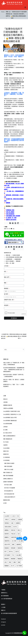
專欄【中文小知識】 (9, 469)
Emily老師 (6, 516)
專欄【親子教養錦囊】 (8, 475)
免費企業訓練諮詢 (10, 214)
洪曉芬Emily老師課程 (8, 408)
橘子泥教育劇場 (4, 595)
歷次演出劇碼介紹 (8, 490)
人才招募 (3, 607)
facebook (3, 619)
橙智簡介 (3, 604)
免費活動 (6, 523)
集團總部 (6, 565)
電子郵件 (6, 294)
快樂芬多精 (13, 537)
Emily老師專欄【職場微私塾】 (10, 420)
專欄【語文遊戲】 (8, 466)
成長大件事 (7, 544)
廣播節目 (6, 537)
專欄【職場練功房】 (8, 439)
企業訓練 (20, 519)
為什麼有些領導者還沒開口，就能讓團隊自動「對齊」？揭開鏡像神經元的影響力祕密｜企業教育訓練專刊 (13, 369)
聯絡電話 (6, 288)
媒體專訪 (6, 530)
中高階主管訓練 (16, 255)
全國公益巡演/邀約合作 (9, 497)
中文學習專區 (6, 460)
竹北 (13, 555)
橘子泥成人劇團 (8, 484)
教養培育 (20, 548)
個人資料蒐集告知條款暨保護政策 (9, 613)
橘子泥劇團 (7, 555)
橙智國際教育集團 (18, 633)
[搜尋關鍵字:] (14, 349)
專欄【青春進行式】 (8, 472)
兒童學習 (5, 445)
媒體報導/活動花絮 (7, 405)
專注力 (19, 530)
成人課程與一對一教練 (11, 217)
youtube (3, 625)
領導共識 (8, 255)
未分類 (4, 503)
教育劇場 (6, 548)
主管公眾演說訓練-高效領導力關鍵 (14, 257)
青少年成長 (6, 442)
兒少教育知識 (6, 457)
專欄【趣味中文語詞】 (9, 463)
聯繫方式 (3, 610)
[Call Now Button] (24, 633)
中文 (18, 516)
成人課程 (5, 429)
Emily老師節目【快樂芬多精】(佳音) (11, 411)
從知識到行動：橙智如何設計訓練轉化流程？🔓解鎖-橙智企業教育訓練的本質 (9, 336)
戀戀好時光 (7, 541)
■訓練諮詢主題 (7, 252)
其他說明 (6, 305)
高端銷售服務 (17, 259)
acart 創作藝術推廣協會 (6, 598)
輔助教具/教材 (6, 500)
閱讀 (19, 562)
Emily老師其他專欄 (7, 423)
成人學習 (14, 541)
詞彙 (14, 562)
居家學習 (6, 533)
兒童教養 (18, 523)
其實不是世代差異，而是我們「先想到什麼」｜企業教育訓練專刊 (13, 375)
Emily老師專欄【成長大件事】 (10, 417)
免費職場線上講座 (10, 210)
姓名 (5, 271)
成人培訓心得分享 (7, 432)
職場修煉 (6, 558)
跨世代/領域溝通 (10, 261)
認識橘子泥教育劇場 (8, 481)
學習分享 (13, 530)
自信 (5, 562)
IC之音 (13, 516)
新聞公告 (5, 399)
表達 (10, 562)
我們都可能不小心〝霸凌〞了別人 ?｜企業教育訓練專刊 (13, 385)
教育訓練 (13, 548)
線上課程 (19, 555)
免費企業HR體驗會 (10, 212)
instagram (3, 622)
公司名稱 (6, 266)
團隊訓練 (18, 261)
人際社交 (6, 519)
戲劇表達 (19, 544)
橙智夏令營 (6, 454)
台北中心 (15, 526)
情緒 (20, 537)
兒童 (12, 523)
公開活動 (5, 402)
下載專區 (3, 589)
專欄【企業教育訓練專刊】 (9, 435)
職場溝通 (13, 558)
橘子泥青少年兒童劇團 (9, 487)
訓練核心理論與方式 (8, 478)
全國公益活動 (7, 526)
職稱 (5, 282)
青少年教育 (19, 565)
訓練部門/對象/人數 (9, 299)
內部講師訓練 (9, 259)
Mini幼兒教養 (6, 448)
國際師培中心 (4, 592)
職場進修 (20, 558)
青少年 (12, 565)
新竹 (5, 551)
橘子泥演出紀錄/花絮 (9, 494)
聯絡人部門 (7, 277)
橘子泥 (17, 551)
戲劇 (13, 544)
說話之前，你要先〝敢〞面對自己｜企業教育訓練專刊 (13, 380)
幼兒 (19, 533)
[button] (25, 538)
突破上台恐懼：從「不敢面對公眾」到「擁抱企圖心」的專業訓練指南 (13, 363)
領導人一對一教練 (10, 263)
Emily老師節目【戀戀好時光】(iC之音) (12, 414)
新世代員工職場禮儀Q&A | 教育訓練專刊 (22, 336)
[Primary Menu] (25, 7)
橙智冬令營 (6, 451)
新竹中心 (11, 551)
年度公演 (13, 533)
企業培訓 (5, 426)
